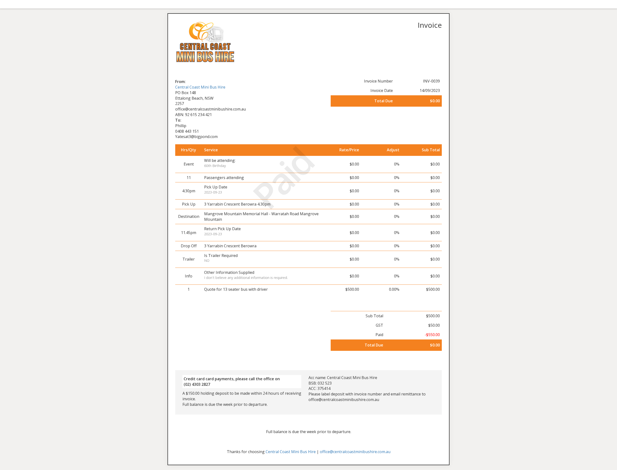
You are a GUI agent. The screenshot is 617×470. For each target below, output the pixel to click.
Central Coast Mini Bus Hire (200, 87)
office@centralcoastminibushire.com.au (355, 451)
